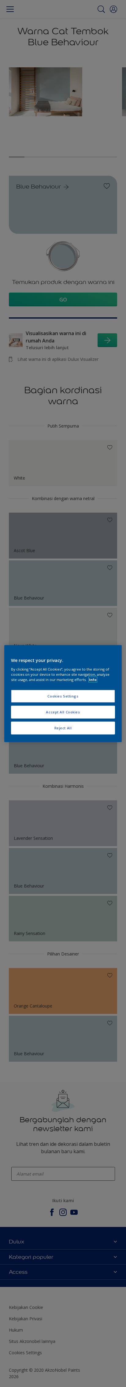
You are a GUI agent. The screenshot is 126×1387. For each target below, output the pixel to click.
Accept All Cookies (63, 711)
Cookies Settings (62, 696)
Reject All (63, 727)
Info (93, 679)
